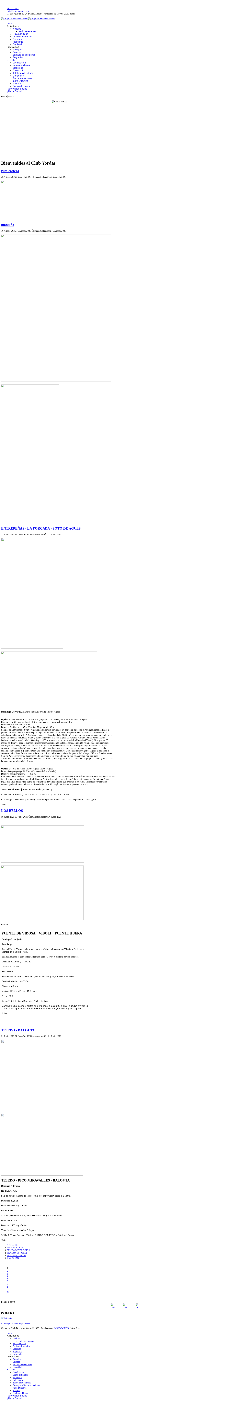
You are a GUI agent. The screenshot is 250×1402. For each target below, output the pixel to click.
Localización (19, 62)
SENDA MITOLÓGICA (18, 1250)
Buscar (4, 96)
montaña (7, 225)
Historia (17, 83)
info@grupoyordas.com (18, 11)
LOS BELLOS (12, 810)
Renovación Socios (17, 89)
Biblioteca (18, 68)
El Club (11, 60)
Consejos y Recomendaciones (22, 77)
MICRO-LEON (61, 1328)
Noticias (17, 29)
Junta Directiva (20, 81)
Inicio (9, 23)
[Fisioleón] (6, 1318)
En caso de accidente (24, 55)
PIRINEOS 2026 (15, 1247)
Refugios (17, 49)
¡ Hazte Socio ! (14, 91)
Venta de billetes (21, 65)
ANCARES (12, 1245)
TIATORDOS (13, 1258)
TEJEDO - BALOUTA (18, 1030)
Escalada (17, 39)
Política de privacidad (21, 1323)
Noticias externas (27, 31)
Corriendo (18, 44)
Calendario (18, 70)
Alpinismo (18, 42)
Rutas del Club (20, 34)
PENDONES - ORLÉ (17, 1253)
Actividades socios (22, 36)
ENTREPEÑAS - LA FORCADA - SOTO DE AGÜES (41, 528)
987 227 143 (13, 8)
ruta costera (10, 171)
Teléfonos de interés (23, 73)
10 (8, 1291)
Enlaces (17, 52)
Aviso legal (6, 1323)
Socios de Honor (21, 86)
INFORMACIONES (16, 1255)
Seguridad (18, 57)
